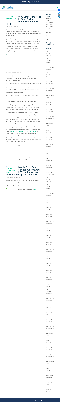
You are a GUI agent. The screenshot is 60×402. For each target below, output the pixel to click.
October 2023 (49, 121)
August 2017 (49, 284)
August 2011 (49, 384)
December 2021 (50, 167)
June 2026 (48, 55)
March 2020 (49, 212)
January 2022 (49, 165)
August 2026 (49, 51)
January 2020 (49, 216)
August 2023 (49, 125)
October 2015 (49, 312)
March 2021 (49, 188)
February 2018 (49, 270)
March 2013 (49, 347)
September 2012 (50, 361)
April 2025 (48, 79)
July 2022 (48, 153)
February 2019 (49, 242)
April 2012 (48, 370)
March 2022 (49, 160)
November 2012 (50, 356)
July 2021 (48, 179)
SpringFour (9, 26)
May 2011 (48, 391)
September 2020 (50, 198)
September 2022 (50, 149)
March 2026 (49, 62)
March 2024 (49, 109)
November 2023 (50, 118)
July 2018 (48, 258)
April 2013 (48, 345)
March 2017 (49, 293)
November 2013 (50, 328)
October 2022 (49, 146)
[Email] (58, 15)
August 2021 (49, 177)
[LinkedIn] (58, 17)
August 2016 (49, 305)
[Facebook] (58, 10)
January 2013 (49, 352)
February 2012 (49, 375)
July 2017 (48, 286)
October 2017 (49, 279)
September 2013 (50, 333)
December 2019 (50, 219)
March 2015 (49, 319)
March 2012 (49, 373)
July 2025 (48, 74)
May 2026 (48, 58)
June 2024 (48, 102)
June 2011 (48, 389)
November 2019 (50, 221)
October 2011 (49, 382)
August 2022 (49, 151)
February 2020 (49, 214)
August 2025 (49, 72)
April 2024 (48, 107)
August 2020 (49, 200)
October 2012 (49, 359)
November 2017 (50, 277)
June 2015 (48, 314)
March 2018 (49, 268)
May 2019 (48, 235)
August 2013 (49, 335)
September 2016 (50, 303)
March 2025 (49, 81)
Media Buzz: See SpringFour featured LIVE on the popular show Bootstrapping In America (23, 171)
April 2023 (48, 135)
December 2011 (50, 377)
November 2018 (50, 249)
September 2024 (50, 95)
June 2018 (48, 261)
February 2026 (49, 65)
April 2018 (48, 265)
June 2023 (48, 130)
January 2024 (49, 114)
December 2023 (50, 116)
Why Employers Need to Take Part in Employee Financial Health (23, 20)
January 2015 (49, 324)
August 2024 (49, 97)
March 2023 (49, 137)
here (35, 189)
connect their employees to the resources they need (23, 131)
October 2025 (49, 69)
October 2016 (49, 300)
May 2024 (48, 104)
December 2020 (50, 193)
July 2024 (48, 100)
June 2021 (48, 181)
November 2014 (50, 326)
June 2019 (48, 233)
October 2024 (49, 93)
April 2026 (48, 60)
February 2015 (49, 321)
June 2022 (48, 156)
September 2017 (50, 282)
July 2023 (48, 128)
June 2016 (48, 307)
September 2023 (50, 123)
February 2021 (49, 191)
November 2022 (50, 144)
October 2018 (49, 251)
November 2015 (50, 310)
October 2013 (49, 331)
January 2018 (49, 272)
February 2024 (49, 111)
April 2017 (48, 291)
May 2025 (48, 76)
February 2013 (49, 349)
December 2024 (50, 88)
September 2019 (50, 226)
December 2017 (50, 275)
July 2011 (48, 387)
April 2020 (48, 209)
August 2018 (49, 256)
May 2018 (48, 263)
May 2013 (48, 342)
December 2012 (50, 354)
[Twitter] (58, 12)
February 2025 (49, 83)
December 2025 (50, 67)
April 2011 (48, 394)
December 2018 (50, 247)
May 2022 (48, 158)
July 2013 (48, 338)
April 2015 (48, 317)
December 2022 (50, 142)
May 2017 (48, 289)
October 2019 (49, 223)
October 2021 (49, 172)
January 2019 (49, 244)
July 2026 (48, 53)
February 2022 (49, 163)
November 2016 (50, 298)
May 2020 (48, 207)
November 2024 (50, 90)
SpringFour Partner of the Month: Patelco (49, 20)
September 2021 (50, 174)
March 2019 (49, 240)
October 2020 (49, 195)
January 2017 (49, 296)
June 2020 (48, 205)
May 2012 (48, 368)
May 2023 (48, 132)
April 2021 (48, 186)
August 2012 (49, 363)
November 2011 (50, 380)
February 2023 (49, 139)
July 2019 (48, 230)
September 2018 (50, 254)
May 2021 (48, 184)
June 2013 (48, 340)
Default (18, 26)
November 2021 (50, 170)
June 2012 (48, 366)
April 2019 (48, 237)
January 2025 (49, 86)
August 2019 (49, 228)
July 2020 (48, 202)
